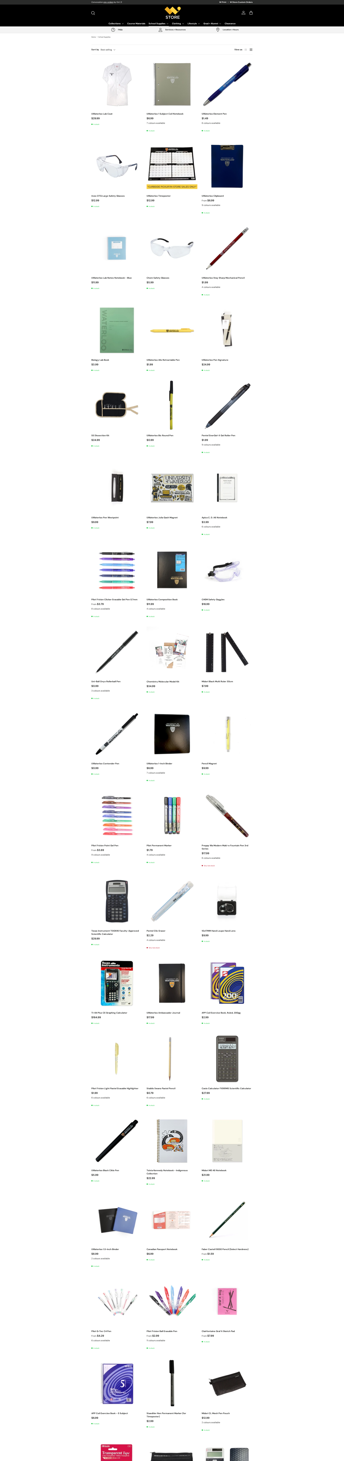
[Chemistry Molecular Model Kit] (172, 652)
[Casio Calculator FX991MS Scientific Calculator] (227, 1058)
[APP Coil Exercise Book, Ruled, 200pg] (227, 983)
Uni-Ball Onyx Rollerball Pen (106, 681)
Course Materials (136, 23)
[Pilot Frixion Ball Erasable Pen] (172, 1301)
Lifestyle (192, 23)
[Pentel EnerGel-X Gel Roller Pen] (227, 405)
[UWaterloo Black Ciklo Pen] (116, 1140)
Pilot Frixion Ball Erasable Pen (162, 1331)
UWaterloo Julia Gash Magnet (162, 517)
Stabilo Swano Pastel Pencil (161, 1088)
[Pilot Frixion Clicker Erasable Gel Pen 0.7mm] (116, 569)
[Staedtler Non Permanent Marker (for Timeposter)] (172, 1383)
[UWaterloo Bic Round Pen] (172, 405)
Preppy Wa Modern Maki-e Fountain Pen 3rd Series (225, 847)
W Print (222, 2)
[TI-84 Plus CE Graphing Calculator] (116, 983)
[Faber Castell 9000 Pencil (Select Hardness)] (227, 1219)
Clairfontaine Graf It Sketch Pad (218, 1331)
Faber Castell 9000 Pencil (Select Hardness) (225, 1249)
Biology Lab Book (100, 360)
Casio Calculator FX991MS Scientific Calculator (226, 1088)
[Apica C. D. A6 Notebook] (227, 487)
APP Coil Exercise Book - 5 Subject (109, 1413)
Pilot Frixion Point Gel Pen (104, 845)
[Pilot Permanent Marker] (172, 816)
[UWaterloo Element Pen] (227, 84)
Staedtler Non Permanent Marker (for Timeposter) (166, 1415)
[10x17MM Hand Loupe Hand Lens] (227, 901)
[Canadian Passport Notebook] (172, 1219)
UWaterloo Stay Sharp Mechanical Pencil (223, 277)
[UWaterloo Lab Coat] (116, 84)
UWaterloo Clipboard (213, 195)
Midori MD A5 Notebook (214, 1170)
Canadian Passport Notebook (162, 1249)
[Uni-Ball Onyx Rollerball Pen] (116, 652)
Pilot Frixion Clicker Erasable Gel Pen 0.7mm (114, 599)
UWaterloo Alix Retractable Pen (163, 360)
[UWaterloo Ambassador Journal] (172, 983)
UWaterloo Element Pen (214, 113)
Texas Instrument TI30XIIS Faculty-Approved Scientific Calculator (115, 932)
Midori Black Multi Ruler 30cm (217, 681)
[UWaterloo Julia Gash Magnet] (172, 487)
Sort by (95, 49)
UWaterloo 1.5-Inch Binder (105, 1249)
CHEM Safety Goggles (213, 599)
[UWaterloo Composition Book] (172, 569)
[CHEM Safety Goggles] (227, 569)
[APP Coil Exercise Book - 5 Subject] (116, 1383)
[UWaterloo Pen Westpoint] (116, 487)
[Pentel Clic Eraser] (172, 901)
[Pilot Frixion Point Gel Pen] (116, 816)
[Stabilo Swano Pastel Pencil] (172, 1058)
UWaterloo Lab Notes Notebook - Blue (111, 277)
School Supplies (157, 23)
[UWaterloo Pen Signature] (227, 330)
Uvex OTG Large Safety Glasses (108, 195)
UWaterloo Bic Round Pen (160, 435)
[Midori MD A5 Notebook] (227, 1140)
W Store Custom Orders (241, 2)
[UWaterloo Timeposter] (172, 166)
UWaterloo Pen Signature (215, 360)
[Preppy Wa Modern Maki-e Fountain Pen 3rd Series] (227, 816)
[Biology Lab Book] (116, 330)
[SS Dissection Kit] (116, 405)
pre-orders (108, 2)
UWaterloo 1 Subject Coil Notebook (165, 113)
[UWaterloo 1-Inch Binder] (172, 734)
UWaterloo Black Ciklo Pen (105, 1170)
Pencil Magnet (209, 763)
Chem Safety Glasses (158, 277)
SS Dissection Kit (100, 435)
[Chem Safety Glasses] (172, 248)
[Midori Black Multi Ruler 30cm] (227, 652)
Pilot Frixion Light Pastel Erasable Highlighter (114, 1088)
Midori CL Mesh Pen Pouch (216, 1413)
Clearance (230, 23)
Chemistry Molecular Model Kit (163, 681)
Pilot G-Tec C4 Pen (101, 1331)
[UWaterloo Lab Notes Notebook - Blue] (116, 248)
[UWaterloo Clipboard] (227, 166)
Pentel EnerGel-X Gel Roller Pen (218, 435)
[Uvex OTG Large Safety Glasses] (116, 166)
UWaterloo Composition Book (162, 599)
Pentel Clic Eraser (156, 930)
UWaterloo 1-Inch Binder (159, 763)
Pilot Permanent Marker (159, 845)
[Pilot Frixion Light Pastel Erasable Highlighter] (116, 1058)
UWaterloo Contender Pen (105, 763)
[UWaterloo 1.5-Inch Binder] (116, 1219)
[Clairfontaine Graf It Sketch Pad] (227, 1301)
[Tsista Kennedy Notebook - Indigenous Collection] (172, 1140)
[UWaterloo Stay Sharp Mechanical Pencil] (227, 248)
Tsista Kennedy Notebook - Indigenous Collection (167, 1172)
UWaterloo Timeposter (159, 195)
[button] (251, 13)
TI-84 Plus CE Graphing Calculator (109, 1012)
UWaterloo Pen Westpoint (105, 517)
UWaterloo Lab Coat (101, 113)
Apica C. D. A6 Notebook (214, 517)
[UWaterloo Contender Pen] (116, 734)
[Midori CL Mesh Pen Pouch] (227, 1383)
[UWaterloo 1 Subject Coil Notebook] (172, 84)
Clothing (176, 23)
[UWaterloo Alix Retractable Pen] (172, 330)
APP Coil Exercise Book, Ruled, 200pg (221, 1012)
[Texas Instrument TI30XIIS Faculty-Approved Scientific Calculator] (116, 901)
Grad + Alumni (210, 23)
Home (93, 37)
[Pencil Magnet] (227, 734)
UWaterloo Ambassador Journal (163, 1012)
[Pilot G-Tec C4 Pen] (116, 1301)
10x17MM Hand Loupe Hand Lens (219, 930)
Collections (115, 23)
